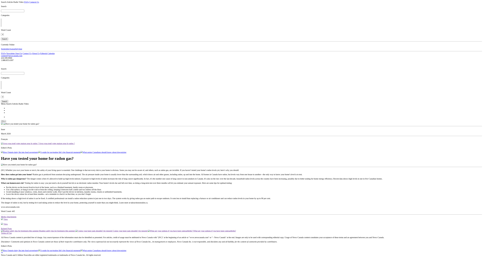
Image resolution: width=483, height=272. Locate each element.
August (12, 49)
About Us (36, 53)
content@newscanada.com (11, 56)
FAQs (26, 2)
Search (4, 39)
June (20, 49)
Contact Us (27, 53)
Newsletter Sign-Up (14, 53)
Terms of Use (6, 233)
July (16, 49)
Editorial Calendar (47, 53)
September (5, 49)
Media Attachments (8, 217)
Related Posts (6, 229)
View (6, 219)
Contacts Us (34, 2)
